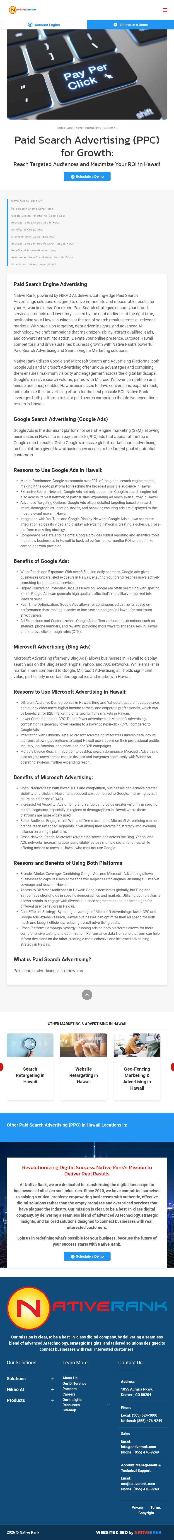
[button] (165, 10)
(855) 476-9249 (149, 1421)
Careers (69, 1394)
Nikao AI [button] (15, 1389)
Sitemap (69, 1410)
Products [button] (16, 1400)
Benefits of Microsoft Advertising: (34, 250)
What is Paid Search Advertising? (33, 264)
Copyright (146, 1513)
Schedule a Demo (133, 24)
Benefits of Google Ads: (27, 229)
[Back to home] (23, 10)
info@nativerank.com (138, 1447)
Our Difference (75, 1383)
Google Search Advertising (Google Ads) (38, 215)
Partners (70, 1389)
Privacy (138, 1507)
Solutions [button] (16, 1378)
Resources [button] (71, 1405)
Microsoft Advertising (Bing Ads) (33, 236)
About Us (70, 1378)
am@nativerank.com (138, 1484)
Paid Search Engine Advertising (32, 208)
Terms (155, 1507)
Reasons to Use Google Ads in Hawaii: (37, 222)
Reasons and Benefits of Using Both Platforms (42, 257)
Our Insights (72, 1400)
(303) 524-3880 (144, 1415)
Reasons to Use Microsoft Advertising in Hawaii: (44, 243)
